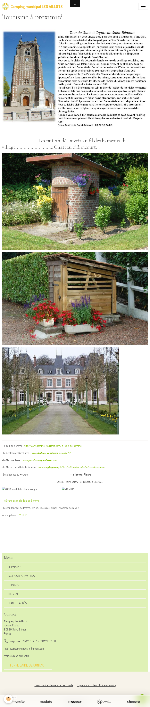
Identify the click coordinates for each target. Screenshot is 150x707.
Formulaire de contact (28, 665)
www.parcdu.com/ (40, 460)
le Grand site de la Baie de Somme (21, 500)
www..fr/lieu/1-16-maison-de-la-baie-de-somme (71, 467)
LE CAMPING (14, 567)
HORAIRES (13, 585)
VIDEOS (23, 515)
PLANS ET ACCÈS (17, 603)
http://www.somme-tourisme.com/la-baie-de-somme (52, 445)
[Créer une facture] (133, 701)
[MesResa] (75, 701)
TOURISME (13, 594)
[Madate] (46, 701)
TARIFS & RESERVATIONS (21, 576)
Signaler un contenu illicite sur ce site (96, 685)
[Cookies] (8, 699)
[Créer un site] (17, 701)
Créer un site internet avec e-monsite (54, 685)
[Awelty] (104, 701)
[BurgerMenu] (143, 6)
